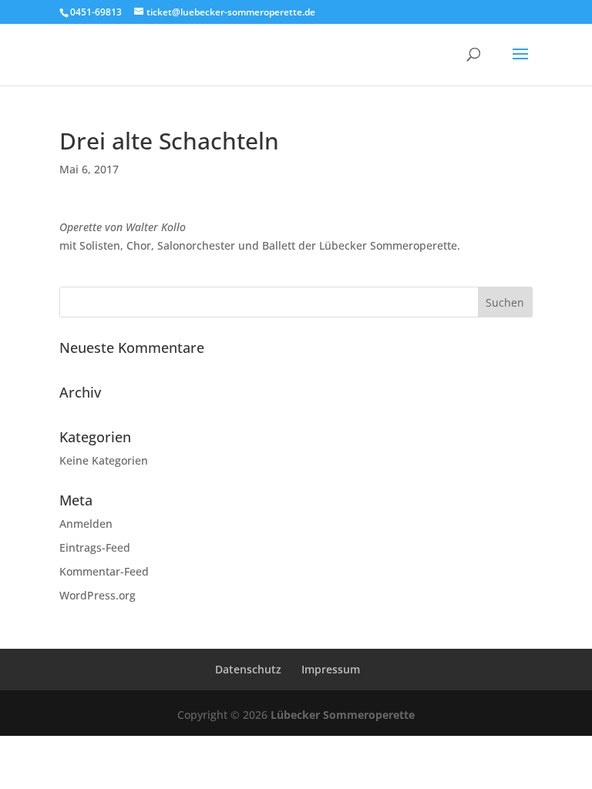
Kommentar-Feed (104, 571)
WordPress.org (97, 595)
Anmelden (86, 523)
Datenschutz (248, 669)
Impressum (330, 669)
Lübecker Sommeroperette (343, 714)
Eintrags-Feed (94, 547)
